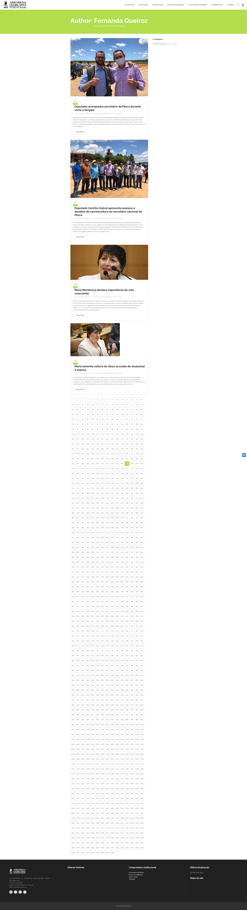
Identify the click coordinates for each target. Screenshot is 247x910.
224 (142, 468)
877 (107, 685)
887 (83, 690)
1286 (127, 818)
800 (97, 660)
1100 (97, 759)
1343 (112, 838)
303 (87, 498)
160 (122, 449)
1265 (97, 813)
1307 (82, 828)
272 (83, 488)
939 (117, 705)
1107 (132, 759)
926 (127, 700)
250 (122, 478)
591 (102, 591)
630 (73, 606)
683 (112, 621)
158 (112, 449)
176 (127, 453)
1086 (102, 754)
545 (97, 577)
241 (78, 478)
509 (142, 562)
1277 (82, 818)
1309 (92, 828)
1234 (92, 803)
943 (137, 705)
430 (122, 537)
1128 (87, 769)
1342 (107, 838)
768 (87, 650)
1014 (117, 729)
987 (132, 719)
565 (122, 581)
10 (122, 399)
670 (122, 616)
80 (97, 424)
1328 (112, 833)
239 (142, 473)
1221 (102, 798)
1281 (102, 818)
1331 (127, 833)
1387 (107, 852)
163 (137, 449)
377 (83, 522)
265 (122, 483)
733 (137, 636)
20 (97, 404)
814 (92, 665)
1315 (122, 828)
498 (87, 562)
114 (117, 434)
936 (102, 705)
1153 (136, 774)
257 (83, 483)
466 (78, 552)
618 (87, 601)
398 (112, 527)
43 (137, 409)
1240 (122, 803)
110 (97, 434)
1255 (122, 808)
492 (132, 557)
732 (132, 636)
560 (97, 581)
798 (87, 660)
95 (97, 429)
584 (142, 586)
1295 (97, 823)
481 (78, 557)
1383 (87, 852)
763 (137, 646)
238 (137, 473)
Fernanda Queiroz (84, 113)
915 (73, 700)
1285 (122, 818)
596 (127, 591)
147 (132, 444)
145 (122, 444)
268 (137, 483)
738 (88, 641)
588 (87, 591)
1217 (82, 798)
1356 (102, 842)
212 (83, 468)
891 (102, 690)
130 (122, 439)
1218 (87, 798)
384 (117, 522)
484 (92, 557)
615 (73, 601)
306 (102, 498)
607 (107, 596)
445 (122, 542)
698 (112, 626)
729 (117, 636)
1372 (107, 847)
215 (97, 468)
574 (92, 586)
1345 (122, 838)
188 (112, 458)
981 (102, 719)
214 (92, 468)
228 (87, 473)
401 (127, 527)
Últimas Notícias (106, 113)
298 (137, 493)
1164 (117, 778)
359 (142, 513)
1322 (82, 833)
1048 (137, 739)
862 (107, 680)
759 (117, 646)
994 (92, 724)
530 (97, 572)
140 (97, 444)
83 (112, 424)
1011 (102, 729)
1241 (127, 803)
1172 (82, 783)
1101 (102, 759)
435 (73, 542)
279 (117, 488)
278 (112, 488)
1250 (97, 808)
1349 (141, 838)
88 (137, 424)
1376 (127, 847)
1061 (127, 744)
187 (107, 458)
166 (78, 453)
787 (107, 655)
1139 (141, 769)
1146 (102, 774)
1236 (102, 803)
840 (73, 675)
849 (117, 675)
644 (141, 606)
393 (87, 527)
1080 (73, 754)
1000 (122, 724)
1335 (72, 838)
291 (102, 493)
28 (137, 404)
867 (132, 680)
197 (83, 463)
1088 (112, 754)
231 (102, 473)
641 (127, 606)
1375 (122, 847)
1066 (78, 749)
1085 (97, 754)
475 (122, 552)
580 (122, 586)
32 (83, 409)
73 (137, 419)
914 (142, 695)
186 (102, 458)
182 (83, 458)
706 (78, 631)
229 (92, 473)
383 (112, 522)
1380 (72, 852)
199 (92, 463)
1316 (127, 828)
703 (137, 626)
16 (78, 404)
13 (137, 399)
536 (127, 572)
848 (112, 675)
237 (132, 473)
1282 (107, 818)
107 (83, 434)
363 (87, 517)
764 (142, 646)
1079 (141, 749)
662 (83, 616)
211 (78, 468)
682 (107, 621)
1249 (92, 808)
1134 (117, 769)
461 (127, 547)
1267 (107, 813)
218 (112, 468)
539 (142, 572)
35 (97, 409)
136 (78, 444)
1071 (102, 749)
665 (97, 616)
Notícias (98, 113)
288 (87, 493)
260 (97, 483)
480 (73, 557)
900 (73, 695)
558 (87, 581)
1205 (97, 793)
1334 (141, 833)
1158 (87, 778)
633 (87, 606)
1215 (72, 798)
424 (92, 537)
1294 (92, 823)
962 (83, 714)
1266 (102, 813)
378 (88, 522)
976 (78, 719)
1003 (136, 724)
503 (112, 562)
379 (92, 522)
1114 (92, 764)
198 (87, 463)
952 (107, 710)
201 (102, 463)
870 (73, 685)
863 (112, 680)
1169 (141, 778)
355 (122, 513)
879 (117, 685)
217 (107, 468)
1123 (136, 764)
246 (102, 478)
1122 (132, 764)
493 (137, 557)
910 (122, 695)
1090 (122, 754)
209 (142, 463)
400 (122, 527)
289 (92, 493)
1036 (77, 739)
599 (142, 591)
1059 (117, 744)
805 (122, 660)
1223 (112, 798)
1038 (87, 739)
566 (127, 581)
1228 (136, 798)
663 (87, 616)
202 (107, 463)
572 (83, 586)
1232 (82, 803)
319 (92, 503)
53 (112, 414)
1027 (107, 734)
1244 (141, 803)
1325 (97, 833)
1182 (131, 783)
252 (132, 478)
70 (122, 419)
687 (132, 621)
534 (117, 572)
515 (97, 567)
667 (107, 616)
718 (137, 631)
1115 (97, 764)
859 (92, 680)
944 (141, 705)
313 (137, 498)
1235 (97, 803)
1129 (92, 769)
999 (117, 724)
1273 (136, 813)
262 (107, 483)
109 (92, 434)
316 (78, 503)
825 (73, 670)
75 (73, 424)
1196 (127, 788)
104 (142, 429)
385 (122, 522)
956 (127, 710)
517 (107, 567)
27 (132, 404)
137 (83, 444)
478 (137, 552)
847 (107, 675)
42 (132, 409)
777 (132, 650)
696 (102, 626)
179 (142, 453)
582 (132, 586)
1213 (136, 793)
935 (97, 705)
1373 (112, 847)
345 (73, 513)
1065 (72, 749)
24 (117, 404)
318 (88, 503)
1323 (87, 833)
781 (78, 655)
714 (117, 631)
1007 (82, 729)
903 (87, 695)
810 (73, 665)
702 (132, 626)
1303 (136, 823)
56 (127, 414)
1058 (112, 744)
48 (88, 414)
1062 (132, 744)
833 (112, 670)
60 (73, 419)
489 (117, 557)
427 (107, 537)
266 (127, 483)
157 (107, 449)
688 (137, 621)
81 (102, 424)
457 (107, 547)
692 (83, 626)
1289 (141, 818)
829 (92, 670)
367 (107, 517)
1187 (82, 788)
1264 (92, 813)
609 (117, 596)
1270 (122, 813)
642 (132, 606)
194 (142, 458)
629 (142, 601)
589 (92, 591)
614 (142, 596)
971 (127, 714)
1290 (72, 823)
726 (102, 636)
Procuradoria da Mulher (136, 872)
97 (107, 429)
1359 (117, 842)
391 (78, 527)
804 (117, 660)
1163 (112, 778)
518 (112, 567)
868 (137, 680)
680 (97, 621)
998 (112, 724)
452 (83, 547)
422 (83, 537)
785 (97, 655)
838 (137, 670)
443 (112, 542)
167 (83, 453)
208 (137, 463)
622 (107, 601)
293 (112, 493)
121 (78, 439)
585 (73, 591)
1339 (92, 838)
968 (112, 714)
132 (132, 439)
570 (73, 586)
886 (78, 690)
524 (142, 567)
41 (127, 409)
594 (117, 591)
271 (78, 488)
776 (127, 650)
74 (142, 419)
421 (78, 537)
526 (78, 572)
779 (142, 650)
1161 (102, 778)
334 (92, 508)
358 (137, 513)
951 (102, 710)
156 (102, 449)
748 (137, 641)
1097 (82, 759)
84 (117, 424)
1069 (92, 749)
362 (83, 517)
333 (88, 508)
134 (142, 439)
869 (141, 680)
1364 (141, 842)
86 (127, 424)
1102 (107, 759)
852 (132, 675)
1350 (72, 842)
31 (78, 409)
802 (107, 660)
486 (102, 557)
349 (92, 513)
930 (73, 705)
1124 (141, 764)
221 (127, 468)
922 (107, 700)
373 (137, 517)
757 (107, 646)
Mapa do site (196, 878)
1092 (132, 754)
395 (97, 527)
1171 (78, 783)
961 (78, 714)
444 (117, 542)
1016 (127, 729)
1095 (72, 759)
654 (117, 611)
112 (107, 434)
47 (83, 414)
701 (127, 626)
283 (137, 488)
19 (92, 404)
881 (127, 685)
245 (97, 478)
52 (107, 414)
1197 (132, 788)
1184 (141, 783)
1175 (97, 783)
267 (132, 483)
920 (97, 700)
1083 (87, 754)
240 (73, 478)
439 (92, 542)
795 (73, 660)
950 (97, 710)
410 (97, 532)
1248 (87, 808)
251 (127, 478)
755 (97, 646)
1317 (132, 828)
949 (92, 710)
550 (122, 577)
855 (73, 680)
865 (122, 680)
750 (73, 646)
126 (102, 439)
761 (127, 646)
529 (92, 572)
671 (127, 616)
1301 (127, 823)
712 (107, 631)
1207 (107, 793)
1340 (97, 838)
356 (127, 513)
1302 (132, 823)
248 (112, 478)
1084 (92, 754)
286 (78, 493)
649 (92, 611)
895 (122, 690)
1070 (97, 749)
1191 (102, 788)
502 (107, 562)
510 (73, 567)
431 (127, 537)
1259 (141, 808)
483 (87, 557)
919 (92, 700)
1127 (82, 769)
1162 (107, 778)
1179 (117, 783)
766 (78, 650)
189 (117, 458)
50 (97, 414)
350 (97, 513)
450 (73, 547)
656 (127, 611)
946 (78, 710)
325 (122, 503)
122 (83, 439)
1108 (136, 759)
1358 (112, 842)
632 (83, 606)
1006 (78, 729)
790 (122, 655)
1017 (132, 729)
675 (73, 621)
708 (87, 631)
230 (97, 473)
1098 (87, 759)
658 (137, 611)
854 (142, 675)
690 (73, 626)
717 (132, 631)
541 (78, 577)
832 (107, 670)
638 (112, 606)
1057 (107, 744)
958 (137, 710)
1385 (97, 852)
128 (112, 439)
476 (127, 552)
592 (107, 591)
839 (142, 670)
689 (141, 621)
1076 (127, 749)
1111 (78, 764)
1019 (141, 729)
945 (73, 710)
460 (122, 547)
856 (78, 680)
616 (78, 601)
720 (73, 636)
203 (112, 463)
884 (141, 685)
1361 (127, 842)
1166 (127, 778)
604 (92, 596)
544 (92, 577)
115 (122, 434)
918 (87, 700)
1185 (72, 788)
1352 (82, 842)
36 (102, 409)
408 (87, 532)
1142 (82, 774)
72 (132, 419)
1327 (107, 833)
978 (87, 719)
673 (137, 616)
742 (107, 641)
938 (112, 705)
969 (117, 714)
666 (102, 616)
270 (73, 488)
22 (107, 404)
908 (112, 695)
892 (107, 690)
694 (92, 626)
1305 (72, 828)
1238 (112, 803)
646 (78, 611)
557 (83, 581)
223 (137, 468)
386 (127, 522)
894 (117, 690)
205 (122, 463)
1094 (141, 754)
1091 (127, 754)
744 (117, 641)
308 (112, 498)
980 (97, 719)
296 (127, 493)
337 (107, 508)
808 (137, 660)
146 (127, 444)
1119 (117, 764)
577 (107, 586)
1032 (132, 734)
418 (137, 532)
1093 (136, 754)
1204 (92, 793)
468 (87, 552)
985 (122, 719)
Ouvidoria (132, 879)
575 (97, 586)
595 (122, 591)
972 (132, 714)
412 (107, 532)
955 (122, 710)
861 (102, 680)
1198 (136, 788)
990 (73, 724)
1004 (141, 724)
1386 (102, 852)
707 (83, 631)
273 (88, 488)
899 (141, 690)
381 (102, 522)
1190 (97, 788)
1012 (107, 729)
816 (102, 665)
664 (92, 616)
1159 (92, 778)
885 (73, 690)
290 (97, 493)
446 (127, 542)
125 (97, 439)
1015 (122, 729)
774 (117, 650)
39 (117, 409)
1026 (102, 734)
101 (127, 429)
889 (92, 690)
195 (73, 463)
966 (102, 714)
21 (102, 404)
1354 (92, 842)
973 (137, 714)
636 (102, 606)
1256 (127, 808)
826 (78, 670)
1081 (77, 754)
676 (78, 621)
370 (122, 517)
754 (92, 646)
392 (83, 527)
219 (117, 468)
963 (87, 714)
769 (92, 650)
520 (122, 567)
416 (127, 532)
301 (78, 498)
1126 (77, 769)
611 (127, 596)
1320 (72, 833)
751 (78, 646)
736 (78, 641)
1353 (87, 842)
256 (78, 483)
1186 (77, 788)
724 (92, 636)
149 (142, 444)
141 (102, 444)
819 (117, 665)
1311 (102, 828)
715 (122, 631)
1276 (77, 818)
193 (137, 458)
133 (137, 439)
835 (122, 670)
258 (87, 483)
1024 (92, 734)
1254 (117, 808)
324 (117, 503)
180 (73, 458)
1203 (87, 793)
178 (137, 453)
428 (112, 537)
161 (127, 449)
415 (122, 532)
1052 (82, 744)
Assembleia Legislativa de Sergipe (81, 26)
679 (92, 621)
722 (83, 636)
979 (92, 719)
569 (142, 581)
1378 (136, 847)
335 (97, 508)
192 (132, 458)
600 (73, 596)
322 (107, 503)
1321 (77, 833)
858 (87, 680)
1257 (132, 808)
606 (102, 596)
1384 (92, 852)
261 (102, 483)
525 (73, 572)
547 (107, 577)
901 (78, 695)
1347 (131, 838)
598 (137, 591)
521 (127, 567)
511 (78, 567)
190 (122, 458)
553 (137, 577)
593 (112, 591)
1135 (122, 769)
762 (132, 646)
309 (117, 498)
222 (132, 468)
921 (102, 700)
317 (83, 503)
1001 (127, 724)
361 (78, 517)
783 (88, 655)
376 (78, 522)
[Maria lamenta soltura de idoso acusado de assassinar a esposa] (95, 339)
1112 (82, 764)
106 (78, 434)
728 (112, 636)
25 (122, 404)
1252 (107, 808)
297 (132, 493)
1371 (102, 847)
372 (132, 517)
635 (97, 606)
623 (112, 601)
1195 (122, 788)
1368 (87, 847)
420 (73, 537)
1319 (141, 828)
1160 (97, 778)
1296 (102, 823)
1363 (136, 842)
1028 (112, 734)
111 (102, 434)
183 (88, 458)
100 (122, 429)
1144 (92, 774)
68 (112, 419)
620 (97, 601)
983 (112, 719)
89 (142, 424)
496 (78, 562)
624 (117, 601)
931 (78, 705)
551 (127, 577)
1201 (77, 793)
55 (122, 414)
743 (112, 641)
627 (132, 601)
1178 (112, 783)
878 (112, 685)
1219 (92, 798)
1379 (141, 847)
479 (142, 552)
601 (78, 596)
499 (92, 562)
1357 (107, 842)
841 (78, 675)
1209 (117, 793)
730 (122, 636)
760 (122, 646)
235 (122, 473)
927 (132, 700)
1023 (87, 734)
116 (127, 434)
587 (83, 591)
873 (88, 685)
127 (107, 439)
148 (137, 444)
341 (127, 508)
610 (122, 596)
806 (127, 660)
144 (117, 444)
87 (132, 424)
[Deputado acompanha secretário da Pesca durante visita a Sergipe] (109, 67)
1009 (92, 729)
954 (117, 710)
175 (122, 453)
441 (102, 542)
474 (117, 552)
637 (107, 606)
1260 (72, 813)
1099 (92, 759)
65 (97, 419)
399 (117, 527)
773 (112, 650)
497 (83, 562)
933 (87, 705)
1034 (141, 734)
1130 (97, 769)
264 (117, 483)
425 (97, 537)
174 (117, 453)
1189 (92, 788)
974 (142, 714)
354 (117, 513)
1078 (136, 749)
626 (127, 601)
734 (142, 636)
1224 (117, 798)
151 (78, 449)
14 (142, 399)
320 (97, 503)
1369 (92, 847)
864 (117, 680)
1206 (102, 793)
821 (127, 665)
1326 (102, 833)
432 (132, 537)
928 (137, 700)
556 (78, 581)
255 (73, 483)
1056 (102, 744)
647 (83, 611)
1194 (117, 788)
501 (102, 562)
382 (107, 522)
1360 (122, 842)
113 (112, 434)
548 (112, 577)
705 (73, 631)
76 (78, 424)
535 (122, 572)
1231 (77, 803)
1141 (77, 774)
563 (112, 581)
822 (132, 665)
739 (92, 641)
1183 (136, 783)
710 (97, 631)
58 (137, 414)
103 (137, 429)
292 (107, 493)
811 (78, 665)
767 (83, 650)
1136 (127, 769)
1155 (72, 778)
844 (92, 675)
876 (102, 685)
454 (92, 547)
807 (132, 660)
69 (117, 419)
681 (102, 621)
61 (78, 419)
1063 (136, 744)
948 (87, 710)
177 (132, 453)
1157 (82, 778)
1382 (82, 852)
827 (83, 670)
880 (122, 685)
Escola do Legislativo (136, 875)
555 (73, 581)
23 (112, 404)
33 (87, 409)
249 (117, 478)
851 (127, 675)
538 (137, 572)
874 (92, 685)
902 (83, 695)
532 (107, 572)
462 (132, 547)
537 (132, 572)
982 (107, 719)
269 (142, 483)
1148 (112, 774)
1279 (92, 818)
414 (117, 532)
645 (73, 611)
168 (87, 453)
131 (127, 439)
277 (107, 488)
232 (107, 473)
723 (88, 636)
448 (137, 542)
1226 (127, 798)
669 (117, 616)
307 (107, 498)
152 (83, 449)
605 (97, 596)
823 (137, 665)
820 (122, 665)
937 (107, 705)
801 (102, 660)
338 (112, 508)
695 (97, 626)
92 (83, 429)
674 (142, 616)
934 (92, 705)
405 (73, 532)
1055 (97, 744)
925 (122, 700)
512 (83, 567)
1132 (107, 769)
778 (137, 650)
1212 (132, 793)
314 (142, 498)
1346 (127, 838)
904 (92, 695)
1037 (82, 739)
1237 (107, 803)
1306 (77, 828)
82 (107, 424)
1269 (117, 813)
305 (97, 498)
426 (102, 537)
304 (92, 498)
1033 (136, 734)
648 (87, 611)
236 (127, 473)
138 (88, 444)
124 (92, 439)
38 (112, 409)
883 (137, 685)
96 (102, 429)
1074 (117, 749)
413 (112, 532)
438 (87, 542)
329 (142, 503)
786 (102, 655)
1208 (112, 793)
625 (122, 601)
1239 (117, 803)
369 (117, 517)
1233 (87, 803)
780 (73, 655)
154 (92, 449)
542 (83, 577)
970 (122, 714)
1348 (136, 838)
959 (142, 710)
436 (78, 542)
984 (117, 719)
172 (107, 453)
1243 (136, 803)
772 (107, 650)
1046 (127, 739)
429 (117, 537)
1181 (127, 783)
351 (102, 513)
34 (92, 409)
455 (97, 547)
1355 (97, 842)
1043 (112, 739)
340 (122, 508)
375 (73, 522)
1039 (92, 739)
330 (73, 508)
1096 (78, 759)
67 (107, 419)
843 (87, 675)
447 (132, 542)
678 (87, 621)
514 (92, 567)
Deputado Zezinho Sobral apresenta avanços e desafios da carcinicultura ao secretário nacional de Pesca (108, 212)
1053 (87, 744)
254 (142, 478)
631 (78, 606)
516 (102, 567)
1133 (112, 769)
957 (132, 710)
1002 (132, 724)
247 (107, 478)
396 (102, 527)
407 (83, 532)
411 (102, 532)
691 (78, 626)
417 (132, 532)
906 (102, 695)
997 (107, 724)
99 (117, 429)
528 (87, 572)
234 (117, 473)
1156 (77, 778)
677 (83, 621)
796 (78, 660)
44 (142, 409)
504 (117, 562)
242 (83, 478)
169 (92, 453)
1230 (72, 803)
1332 (131, 833)
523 (137, 567)
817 (107, 665)
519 (117, 567)
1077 (132, 749)
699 (117, 626)
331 (78, 508)
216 (102, 468)
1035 (72, 739)
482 (83, 557)
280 (122, 488)
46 (78, 414)
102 (132, 429)
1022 (82, 734)
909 (117, 695)
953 (112, 710)
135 (73, 444)
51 (102, 414)
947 (83, 710)
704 (142, 626)
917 (83, 700)
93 (87, 429)
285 (73, 493)
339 (117, 508)
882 (132, 685)
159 (117, 449)
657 (132, 611)
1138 (136, 769)
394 (92, 527)
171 (102, 453)
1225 (122, 798)
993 (87, 724)
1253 (112, 808)
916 (78, 700)
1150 (122, 774)
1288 (136, 818)
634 (92, 606)
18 (87, 404)
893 (112, 690)
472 (107, 552)
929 (142, 700)
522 (132, 567)
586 (78, 591)
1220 (97, 798)
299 (142, 493)
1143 (87, 774)
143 (112, 444)
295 (122, 493)
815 (97, 665)
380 (97, 522)
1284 (117, 818)
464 (141, 547)
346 (78, 513)
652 (107, 611)
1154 (141, 774)
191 (127, 458)
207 (132, 463)
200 (97, 463)
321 (102, 503)
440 (97, 542)
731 (127, 636)
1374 (117, 847)
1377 (132, 847)
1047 (132, 739)
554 (142, 577)
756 (102, 646)
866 (127, 680)
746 (127, 641)
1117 (107, 764)
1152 (132, 774)
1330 (122, 833)
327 (132, 503)
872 (83, 685)
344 (142, 508)
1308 (87, 828)
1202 (82, 793)
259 (92, 483)
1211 (127, 793)
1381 (77, 852)
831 (102, 670)
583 (137, 586)
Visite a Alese (133, 877)
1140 (72, 774)
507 (132, 562)
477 (132, 552)
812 (83, 665)
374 (142, 517)
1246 (77, 808)
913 (137, 695)
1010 (97, 729)
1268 (112, 813)
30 (73, 409)
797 (83, 660)
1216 (77, 798)
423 (87, 537)
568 (137, 581)
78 (87, 424)
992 (83, 724)
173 (112, 453)
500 (97, 562)
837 (132, 670)
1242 (132, 803)
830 (97, 670)
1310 (97, 828)
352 (107, 513)
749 (142, 641)
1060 (122, 744)
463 (137, 547)
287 (83, 493)
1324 (92, 833)
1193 (112, 788)
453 (87, 547)
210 (73, 468)
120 (73, 439)
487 (107, 557)
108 (87, 434)
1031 (127, 734)
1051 (77, 744)
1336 (77, 838)
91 (78, 429)
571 (78, 586)
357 (132, 513)
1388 (112, 852)
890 (97, 690)
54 (117, 414)
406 (78, 532)
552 (132, 577)
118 (137, 434)
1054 (92, 744)
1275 (72, 818)
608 (112, 596)
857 (83, 680)
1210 (122, 793)
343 (137, 508)
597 (132, 591)
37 (107, 409)
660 (73, 616)
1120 (122, 764)
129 (117, 439)
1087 (107, 754)
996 (102, 724)
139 (92, 444)
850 (122, 675)
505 (122, 562)
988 (137, 719)
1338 (87, 838)
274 (92, 488)
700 (122, 626)
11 (127, 399)
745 (122, 641)
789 (117, 655)
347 (83, 513)
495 (73, 562)
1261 (77, 813)
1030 (122, 734)
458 (112, 547)
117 (132, 434)
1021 (77, 734)
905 (97, 695)
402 (132, 527)
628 (137, 601)
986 (127, 719)
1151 (127, 774)
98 (112, 429)
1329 (117, 833)
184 (92, 458)
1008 (87, 729)
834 (117, 670)
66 (102, 419)
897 (132, 690)
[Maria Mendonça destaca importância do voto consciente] (109, 262)
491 (127, 557)
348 (87, 513)
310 (122, 498)
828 (87, 670)
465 (73, 552)
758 (112, 646)
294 (117, 493)
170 (97, 453)
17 (82, 404)
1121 (127, 764)
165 (73, 453)
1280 (97, 818)
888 (87, 690)
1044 (117, 739)
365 (97, 517)
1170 (72, 783)
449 (141, 542)
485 (97, 557)
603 (87, 596)
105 (73, 434)
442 (107, 542)
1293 (87, 823)
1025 (97, 734)
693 (87, 626)
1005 (72, 729)
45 (73, 414)
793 (137, 655)
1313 (112, 828)
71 (127, 419)
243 (87, 478)
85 (122, 424)
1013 (112, 729)
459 (117, 547)
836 (127, 670)
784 (92, 655)
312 (132, 498)
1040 (97, 739)
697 (107, 626)
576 (102, 586)
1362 (132, 842)
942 (132, 705)
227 (83, 473)
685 (122, 621)
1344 (117, 838)
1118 (112, 764)
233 (112, 473)
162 (132, 449)
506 (127, 562)
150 (73, 449)
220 (122, 468)
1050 (72, 744)
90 (73, 429)
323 (112, 503)
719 (142, 631)
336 (102, 508)
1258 (136, 808)
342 (132, 508)
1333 (136, 833)
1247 (82, 808)
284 (142, 488)
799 (92, 660)
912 (132, 695)
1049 (141, 739)
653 (112, 611)
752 (83, 646)
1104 (117, 759)
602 (83, 596)
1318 (136, 828)
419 (142, 532)
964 (92, 714)
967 (107, 714)
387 (132, 522)
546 (102, 577)
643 (137, 606)
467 (83, 552)
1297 (107, 823)
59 (142, 414)
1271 (127, 813)
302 (83, 498)
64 (92, 419)
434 (142, 537)
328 (137, 503)
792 (132, 655)
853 (137, 675)
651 (102, 611)
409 (92, 532)
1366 (77, 847)
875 (97, 685)
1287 (131, 818)
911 (127, 695)
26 (127, 404)
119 (142, 434)
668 (112, 616)
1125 (72, 769)
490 (122, 557)
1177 (107, 783)
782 (83, 655)
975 (73, 719)
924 (117, 700)
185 (97, 458)
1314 (117, 828)
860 (97, 680)
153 (88, 449)
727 (107, 636)
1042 (107, 739)
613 (137, 596)
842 (83, 675)
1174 (92, 783)
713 (112, 631)
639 (117, 606)
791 (127, 655)
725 (97, 636)
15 (73, 404)
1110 (72, 764)
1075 (122, 749)
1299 (117, 823)
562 (107, 581)
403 (137, 527)
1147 (107, 774)
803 (112, 660)
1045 (122, 739)
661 (78, 616)
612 (132, 596)
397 (107, 527)
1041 (102, 739)
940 (122, 705)
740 (97, 641)
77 (82, 424)
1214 (141, 793)
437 (83, 542)
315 (73, 503)
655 (122, 611)
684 (117, 621)
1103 (112, 759)
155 (97, 449)
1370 (97, 847)
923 (112, 700)
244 (92, 478)
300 (73, 498)
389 (142, 522)
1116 (102, 764)
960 (73, 714)
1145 (97, 774)
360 (73, 517)
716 (127, 631)
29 (142, 404)
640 (122, 606)
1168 (136, 778)
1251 (102, 808)
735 (73, 641)
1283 (112, 818)
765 (73, 650)
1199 (141, 788)
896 (127, 690)
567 (132, 581)
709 (92, 631)
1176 (102, 783)
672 (132, 616)
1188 (87, 788)
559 (92, 581)
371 (127, 517)
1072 (107, 749)
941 (127, 705)
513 (88, 567)
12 (132, 399)
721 (78, 636)
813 (88, 665)
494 (141, 557)
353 (112, 513)
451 (78, 547)
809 (141, 660)
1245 (72, 808)
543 (87, 577)
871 (78, 685)
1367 (82, 847)
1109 (141, 759)
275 (97, 488)
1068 (87, 749)
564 (117, 581)
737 (83, 641)
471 (102, 552)
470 (97, 552)
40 (122, 409)
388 (137, 522)
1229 (141, 798)
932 (83, 705)
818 (112, 665)
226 (78, 473)
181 (78, 458)
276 (102, 488)
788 (112, 655)
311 (127, 498)
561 (102, 581)
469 (92, 552)
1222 (107, 798)
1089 (117, 754)
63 (87, 419)
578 (112, 586)
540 (73, 577)
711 (102, 631)
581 (127, 586)
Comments (118, 113)
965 (97, 714)
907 (107, 695)
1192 (107, 788)
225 (73, 473)
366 (102, 517)
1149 (117, 774)
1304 (141, 823)
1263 (87, 813)
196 (78, 463)
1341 (102, 838)
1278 (87, 818)
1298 (112, 823)
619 (92, 601)
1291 (77, 823)
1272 (132, 813)
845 (97, 675)
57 (132, 414)
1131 (102, 769)
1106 (127, 759)
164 (142, 449)
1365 (72, 847)
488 (112, 557)
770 (97, 650)
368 (112, 517)
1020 (72, 734)
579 (117, 586)
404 (141, 527)
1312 (107, 828)
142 (107, 444)
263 (112, 483)
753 (88, 646)
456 (102, 547)
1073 (112, 749)
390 (73, 527)
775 (122, 650)
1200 (72, 793)
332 (83, 508)
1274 (141, 813)
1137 (132, 769)
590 (97, 591)
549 (117, 577)
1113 (87, 764)
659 (142, 611)
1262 (82, 813)
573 (88, 586)
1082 (82, 754)
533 (112, 572)
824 (142, 665)
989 (141, 719)
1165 (122, 778)
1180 (122, 783)
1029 (117, 734)
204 (117, 463)
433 (137, 537)
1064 (141, 744)
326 (127, 503)
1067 (82, 749)
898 (137, 690)
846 (102, 675)
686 (127, 621)
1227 (132, 798)
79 (92, 424)
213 (88, 468)
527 (83, 572)
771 (102, 650)
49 (92, 414)
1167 (132, 778)
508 (137, 562)
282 (132, 488)
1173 (87, 783)
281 (127, 488)
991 (78, 724)
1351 (77, 842)
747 (132, 641)
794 (142, 655)
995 (97, 724)
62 (83, 419)
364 (92, 517)
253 (137, 478)
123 (88, 439)
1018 (136, 729)
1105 (122, 759)
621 (102, 601)
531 (102, 572)
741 (102, 641)
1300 (122, 823)
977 (83, 719)
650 (97, 611)
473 (112, 552)
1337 (82, 838)
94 (92, 429)
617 (83, 601)
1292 (82, 823)
